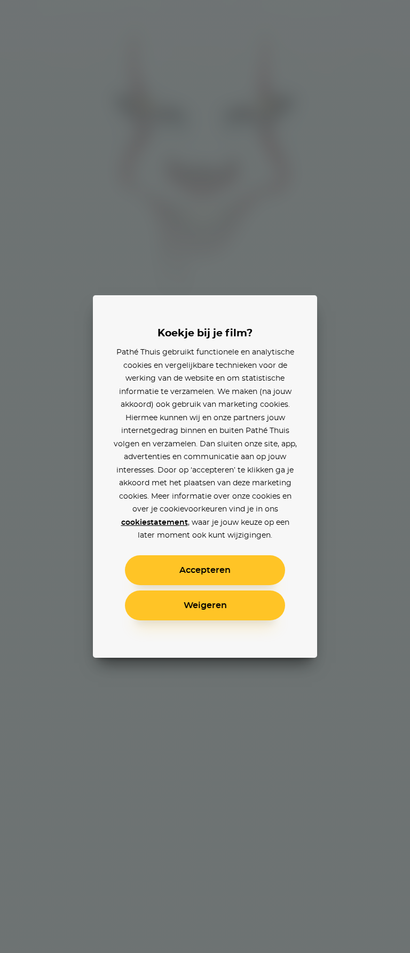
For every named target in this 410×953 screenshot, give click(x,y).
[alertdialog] (205, 476)
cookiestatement (154, 522)
